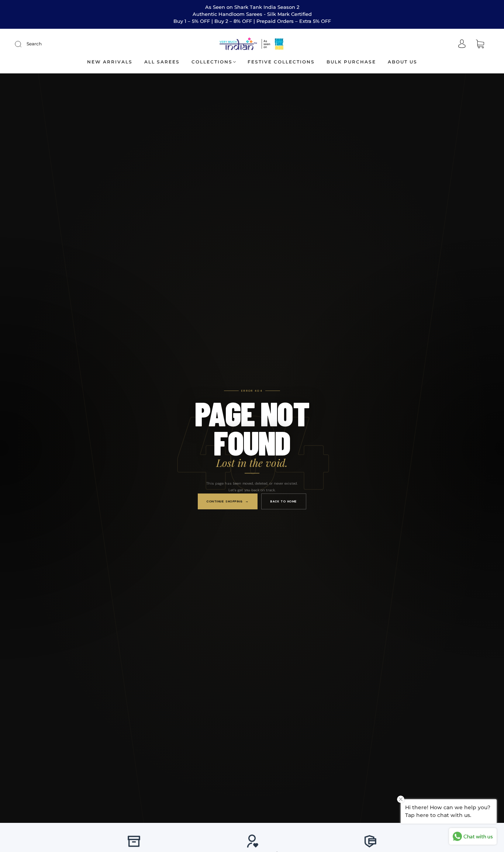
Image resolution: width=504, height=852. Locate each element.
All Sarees (162, 62)
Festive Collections (281, 62)
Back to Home (283, 501)
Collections (211, 62)
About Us (402, 62)
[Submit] (23, 44)
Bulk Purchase (351, 62)
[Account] (462, 44)
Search (34, 43)
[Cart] (480, 44)
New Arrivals (109, 62)
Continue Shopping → (228, 501)
